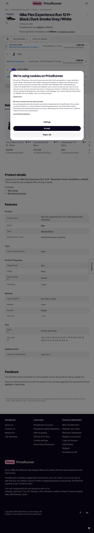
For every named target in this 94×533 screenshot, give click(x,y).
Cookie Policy (17, 97)
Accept (47, 128)
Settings (47, 122)
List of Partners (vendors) (21, 114)
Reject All (47, 135)
